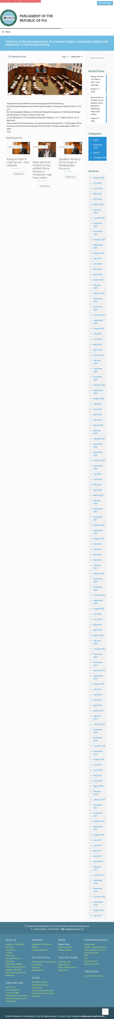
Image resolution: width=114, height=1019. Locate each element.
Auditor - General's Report (95, 947)
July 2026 (97, 183)
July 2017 (97, 840)
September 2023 (98, 391)
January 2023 (99, 439)
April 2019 (97, 705)
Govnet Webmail (12, 990)
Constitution (37, 965)
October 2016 (99, 897)
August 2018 (98, 759)
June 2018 (97, 770)
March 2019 (98, 711)
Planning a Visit (64, 962)
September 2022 (98, 467)
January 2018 (99, 799)
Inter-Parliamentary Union (16, 998)
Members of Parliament (42, 944)
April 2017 (97, 856)
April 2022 (97, 490)
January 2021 (99, 573)
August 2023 (98, 398)
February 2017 (97, 868)
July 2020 (97, 614)
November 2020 (97, 588)
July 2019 (97, 689)
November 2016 (97, 889)
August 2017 (98, 835)
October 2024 (99, 315)
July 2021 (97, 544)
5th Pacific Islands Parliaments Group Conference (40, 985)
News (95, 140)
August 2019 (98, 684)
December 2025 (97, 224)
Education (9, 961)
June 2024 (97, 339)
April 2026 (97, 199)
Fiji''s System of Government (44, 962)
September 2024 (98, 321)
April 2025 (97, 274)
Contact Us (10, 950)
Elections (36, 967)
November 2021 (97, 518)
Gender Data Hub (91, 964)
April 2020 (97, 630)
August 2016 (98, 910)
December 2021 (97, 510)
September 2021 (98, 531)
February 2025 (97, 286)
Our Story (9, 947)
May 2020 (97, 625)
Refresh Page (105, 3)
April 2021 (97, 560)
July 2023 (97, 404)
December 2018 (97, 730)
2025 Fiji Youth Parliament (42, 990)
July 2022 (97, 474)
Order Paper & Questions (94, 950)
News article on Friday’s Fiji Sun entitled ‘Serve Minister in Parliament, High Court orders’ (42, 170)
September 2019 (98, 677)
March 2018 (98, 786)
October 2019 (99, 670)
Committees (89, 944)
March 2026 (98, 204)
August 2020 (98, 609)
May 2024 (97, 344)
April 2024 (97, 350)
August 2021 (98, 538)
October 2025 (99, 239)
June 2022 (97, 479)
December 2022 (97, 445)
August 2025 (98, 253)
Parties (35, 947)
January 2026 (99, 218)
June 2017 (97, 845)
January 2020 (99, 649)
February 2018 (97, 792)
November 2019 (97, 663)
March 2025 (98, 280)
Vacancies (9, 955)
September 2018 (98, 752)
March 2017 (98, 861)
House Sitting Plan (39, 950)
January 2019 (99, 724)
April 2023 (97, 420)
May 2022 (97, 484)
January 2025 (99, 293)
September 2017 (98, 828)
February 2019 (97, 717)
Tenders (8, 953)
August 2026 (98, 178)
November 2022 (97, 453)
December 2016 (97, 881)
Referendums (37, 970)
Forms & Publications (93, 976)
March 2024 (98, 355)
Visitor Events (64, 965)
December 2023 (97, 370)
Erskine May (10, 1001)
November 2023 (97, 378)
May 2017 (97, 851)
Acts (86, 958)
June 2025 (97, 264)
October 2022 (99, 460)
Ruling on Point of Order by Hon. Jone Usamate (18, 162)
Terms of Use (64, 1016)
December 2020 (97, 580)
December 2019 (97, 655)
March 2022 (98, 495)
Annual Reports (91, 961)
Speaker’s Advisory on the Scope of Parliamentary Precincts (69, 164)
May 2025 (97, 269)
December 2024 (97, 300)
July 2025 (97, 258)
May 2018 (97, 775)
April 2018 (97, 781)
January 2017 (99, 875)
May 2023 (97, 414)
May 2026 (97, 194)
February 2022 (97, 502)
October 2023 (99, 385)
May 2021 (97, 554)
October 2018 (99, 746)
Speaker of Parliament (14, 944)
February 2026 (97, 211)
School (96, 153)
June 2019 (97, 695)
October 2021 (99, 525)
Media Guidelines (65, 950)
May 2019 (97, 700)
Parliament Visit (97, 146)
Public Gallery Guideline (15, 967)
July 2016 (97, 915)
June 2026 (97, 188)
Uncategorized (99, 157)
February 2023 (97, 431)
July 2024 (97, 334)
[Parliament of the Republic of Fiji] (39, 18)
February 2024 (97, 361)
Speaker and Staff (13, 970)
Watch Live (10, 987)
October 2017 (99, 821)
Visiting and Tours (13, 958)
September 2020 (98, 601)
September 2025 (98, 246)
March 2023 (98, 425)
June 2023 (97, 409)
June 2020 (97, 619)
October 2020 (99, 595)
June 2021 (97, 549)
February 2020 (97, 642)
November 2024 (97, 308)
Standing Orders (91, 953)
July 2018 (97, 765)
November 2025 (97, 232)
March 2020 (98, 635)
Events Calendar (65, 947)
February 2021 (97, 566)
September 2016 (98, 903)
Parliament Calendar (13, 964)
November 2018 (97, 739)
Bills (86, 955)
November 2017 (97, 814)
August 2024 (98, 328)
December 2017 (97, 806)
